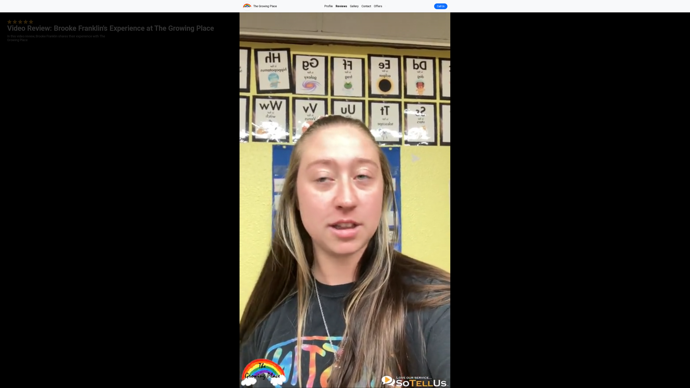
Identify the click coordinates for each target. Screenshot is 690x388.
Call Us (441, 6)
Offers (378, 6)
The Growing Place (265, 6)
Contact (366, 6)
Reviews (341, 6)
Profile (328, 6)
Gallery (354, 6)
